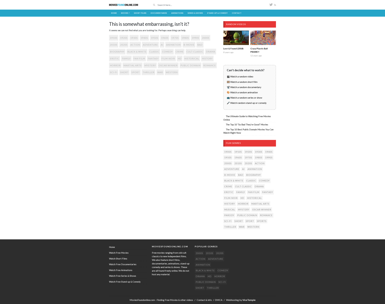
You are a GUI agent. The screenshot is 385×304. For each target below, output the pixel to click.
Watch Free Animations (120, 270)
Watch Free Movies (119, 252)
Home (114, 13)
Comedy (167, 51)
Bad (200, 44)
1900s (228, 151)
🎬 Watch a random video (240, 76)
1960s (164, 37)
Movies (124, 13)
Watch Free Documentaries (122, 264)
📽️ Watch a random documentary (244, 87)
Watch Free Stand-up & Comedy (125, 281)
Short (124, 72)
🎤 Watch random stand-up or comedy (246, 102)
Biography (117, 51)
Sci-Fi (113, 72)
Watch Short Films (118, 258)
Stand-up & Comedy (217, 13)
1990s (195, 37)
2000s (205, 37)
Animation (173, 44)
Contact (237, 13)
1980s (185, 37)
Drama (210, 51)
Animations (177, 13)
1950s (154, 37)
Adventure (150, 44)
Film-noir (168, 58)
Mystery (150, 65)
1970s (175, 37)
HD (180, 58)
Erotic (114, 58)
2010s (113, 44)
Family (126, 58)
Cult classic (194, 51)
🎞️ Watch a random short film (242, 81)
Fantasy (153, 58)
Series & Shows (195, 13)
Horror (115, 65)
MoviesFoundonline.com (142, 299)
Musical (229, 209)
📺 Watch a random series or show (244, 97)
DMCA (218, 299)
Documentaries (159, 13)
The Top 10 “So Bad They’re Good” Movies (247, 124)
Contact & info (204, 299)
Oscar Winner (168, 65)
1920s (124, 37)
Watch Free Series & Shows (122, 275)
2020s (124, 44)
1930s (134, 37)
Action (135, 44)
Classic (154, 51)
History (207, 58)
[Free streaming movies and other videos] (123, 5)
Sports (261, 221)
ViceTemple (249, 299)
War (160, 72)
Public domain (190, 65)
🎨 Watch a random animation (242, 92)
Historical (191, 58)
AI (162, 44)
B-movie (188, 44)
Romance (209, 65)
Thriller (148, 72)
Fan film (139, 58)
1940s (144, 37)
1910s (113, 37)
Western (172, 72)
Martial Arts (132, 65)
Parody (229, 215)
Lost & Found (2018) (233, 48)
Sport (135, 72)
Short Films (140, 13)
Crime (180, 51)
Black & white (136, 51)
